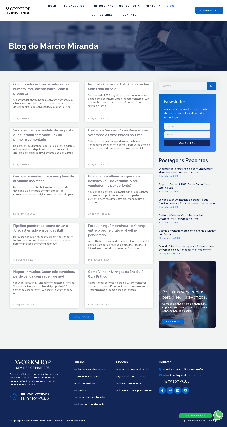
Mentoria (153, 6)
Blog (170, 6)
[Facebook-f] (162, 390)
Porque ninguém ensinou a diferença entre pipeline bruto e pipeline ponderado (117, 230)
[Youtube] (185, 390)
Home (52, 6)
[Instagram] (170, 390)
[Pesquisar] (211, 86)
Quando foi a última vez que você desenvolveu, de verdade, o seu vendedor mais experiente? (114, 181)
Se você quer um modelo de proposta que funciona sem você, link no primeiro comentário (43, 135)
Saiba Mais (173, 321)
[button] (81, 316)
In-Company (103, 6)
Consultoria (129, 6)
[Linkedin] (177, 390)
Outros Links (102, 14)
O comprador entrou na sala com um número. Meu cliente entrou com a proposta (42, 89)
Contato (129, 14)
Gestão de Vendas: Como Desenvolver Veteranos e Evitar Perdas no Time (181, 217)
